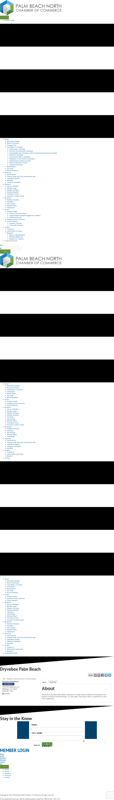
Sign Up (37, 745)
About (44, 682)
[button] (5, 251)
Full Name (37, 733)
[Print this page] (95, 675)
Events (2, 756)
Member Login (9, 20)
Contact (2, 762)
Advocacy (3, 760)
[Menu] (4, 17)
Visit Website (8, 684)
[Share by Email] (99, 675)
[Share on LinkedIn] (109, 675)
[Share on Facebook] (102, 675)
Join (1, 245)
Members (3, 758)
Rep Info (53, 682)
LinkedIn (7, 694)
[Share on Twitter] (106, 675)
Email (34, 725)
